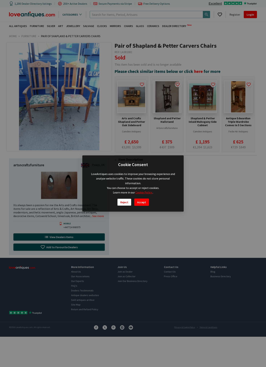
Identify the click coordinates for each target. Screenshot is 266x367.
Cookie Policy (144, 192)
